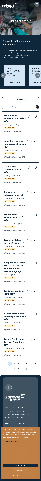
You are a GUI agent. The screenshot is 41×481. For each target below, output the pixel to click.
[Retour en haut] (8, 387)
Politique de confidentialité (10, 441)
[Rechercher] (37, 107)
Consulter (32, 116)
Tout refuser (20, 470)
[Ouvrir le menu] (36, 4)
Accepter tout (20, 465)
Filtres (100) (21, 99)
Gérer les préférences (20, 476)
